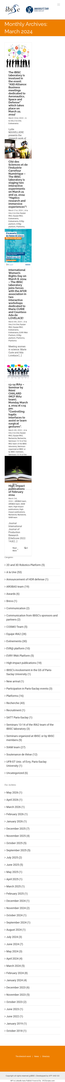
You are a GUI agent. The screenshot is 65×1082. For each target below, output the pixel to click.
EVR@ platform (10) (18, 648)
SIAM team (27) (15, 747)
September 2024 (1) (18, 922)
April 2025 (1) (14, 879)
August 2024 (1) (16, 929)
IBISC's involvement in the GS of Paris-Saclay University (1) (29, 672)
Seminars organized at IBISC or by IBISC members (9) (30, 738)
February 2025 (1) (17, 893)
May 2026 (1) (14, 792)
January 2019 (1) (16, 1023)
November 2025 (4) (18, 835)
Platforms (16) (15, 695)
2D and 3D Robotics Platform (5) (25, 564)
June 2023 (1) (14, 1009)
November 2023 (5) (18, 994)
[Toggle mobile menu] (58, 4)
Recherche (12, 438)
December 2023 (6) (17, 987)
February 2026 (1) (17, 814)
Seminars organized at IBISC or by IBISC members (17, 449)
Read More (15, 549)
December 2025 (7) (17, 828)
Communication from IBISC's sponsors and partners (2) (32, 617)
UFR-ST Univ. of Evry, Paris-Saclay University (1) (26, 763)
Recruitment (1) (15, 710)
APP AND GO (54, 1076)
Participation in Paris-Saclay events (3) (29, 688)
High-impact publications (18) (24, 662)
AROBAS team (20, 501)
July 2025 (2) (14, 857)
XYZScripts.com (48, 1081)
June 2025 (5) (14, 864)
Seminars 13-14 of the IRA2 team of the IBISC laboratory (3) (30, 726)
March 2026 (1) (15, 807)
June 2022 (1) (14, 1016)
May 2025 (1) (14, 872)
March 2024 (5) (15, 965)
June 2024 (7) (14, 944)
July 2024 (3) (14, 936)
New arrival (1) (15, 681)
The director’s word (23, 1056)
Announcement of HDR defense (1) (27, 579)
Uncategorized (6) (17, 773)
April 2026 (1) (14, 799)
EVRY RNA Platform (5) (20, 655)
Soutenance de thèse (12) (21, 754)
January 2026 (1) (16, 821)
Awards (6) (13, 593)
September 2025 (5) (18, 850)
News (36, 1056)
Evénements (13, 123)
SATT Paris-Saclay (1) (19, 717)
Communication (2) (17, 608)
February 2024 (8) (17, 973)
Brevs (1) (11, 601)
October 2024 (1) (16, 915)
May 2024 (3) (14, 951)
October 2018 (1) (16, 1030)
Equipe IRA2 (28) (16, 634)
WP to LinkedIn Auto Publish (21, 1081)
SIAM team (12, 517)
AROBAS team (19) (17, 586)
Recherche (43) (15, 703)
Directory (46, 1056)
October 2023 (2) (16, 1001)
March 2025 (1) (15, 886)
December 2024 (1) (17, 900)
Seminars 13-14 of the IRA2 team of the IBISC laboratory (17, 444)
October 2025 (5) (16, 843)
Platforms (20, 227)
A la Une (17, 121)
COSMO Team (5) (16, 626)
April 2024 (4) (14, 958)
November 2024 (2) (18, 908)
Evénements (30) (16, 641)
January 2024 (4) (16, 980)
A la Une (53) (14, 572)
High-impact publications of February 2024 (16, 490)
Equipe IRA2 (18, 216)
